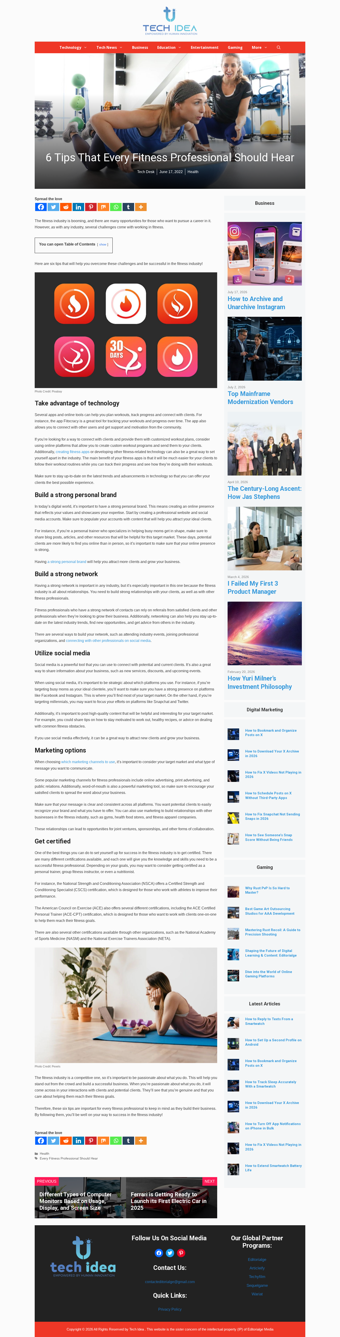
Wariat (257, 1294)
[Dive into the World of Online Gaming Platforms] (233, 978)
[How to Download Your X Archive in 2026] (233, 757)
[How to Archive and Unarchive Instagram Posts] (265, 282)
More (257, 47)
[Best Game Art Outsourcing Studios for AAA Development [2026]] (233, 915)
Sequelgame (257, 1285)
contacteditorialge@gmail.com (170, 1282)
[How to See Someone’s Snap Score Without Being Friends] (233, 841)
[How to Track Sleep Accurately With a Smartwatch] (233, 1088)
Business (140, 47)
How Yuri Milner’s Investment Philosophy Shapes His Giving (260, 687)
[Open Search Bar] (278, 47)
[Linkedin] (78, 207)
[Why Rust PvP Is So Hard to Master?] (233, 894)
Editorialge (257, 1259)
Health (44, 1153)
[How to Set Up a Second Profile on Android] (233, 1046)
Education (166, 47)
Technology (70, 47)
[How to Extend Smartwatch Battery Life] (233, 1171)
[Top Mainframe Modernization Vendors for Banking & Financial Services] (265, 377)
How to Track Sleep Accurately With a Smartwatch (270, 1084)
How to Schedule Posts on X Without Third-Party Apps (268, 795)
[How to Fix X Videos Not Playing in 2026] (233, 778)
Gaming (235, 47)
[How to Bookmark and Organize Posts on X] (233, 736)
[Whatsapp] (116, 207)
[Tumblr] (128, 207)
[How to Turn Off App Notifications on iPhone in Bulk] (233, 1130)
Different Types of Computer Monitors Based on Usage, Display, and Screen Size (75, 1201)
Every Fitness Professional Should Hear (69, 1158)
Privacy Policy (170, 1309)
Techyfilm (257, 1277)
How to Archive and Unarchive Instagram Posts (256, 307)
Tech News (106, 47)
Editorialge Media (260, 1329)
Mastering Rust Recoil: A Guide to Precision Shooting (272, 932)
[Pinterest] (91, 207)
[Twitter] (53, 207)
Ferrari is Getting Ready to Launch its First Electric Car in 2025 (169, 1201)
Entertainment (205, 47)
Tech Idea (137, 1329)
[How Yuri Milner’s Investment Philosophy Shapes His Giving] (265, 661)
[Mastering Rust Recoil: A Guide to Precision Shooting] (233, 936)
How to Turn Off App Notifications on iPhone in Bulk (273, 1126)
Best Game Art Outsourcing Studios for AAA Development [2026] (269, 913)
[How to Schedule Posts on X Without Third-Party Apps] (233, 799)
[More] (141, 207)
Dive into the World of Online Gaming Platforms (268, 974)
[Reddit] (66, 207)
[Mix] (103, 207)
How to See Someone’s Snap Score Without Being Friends (269, 837)
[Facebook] (41, 207)
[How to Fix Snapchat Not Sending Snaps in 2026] (233, 820)
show (102, 244)
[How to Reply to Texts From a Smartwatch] (233, 1025)
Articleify (257, 1268)
